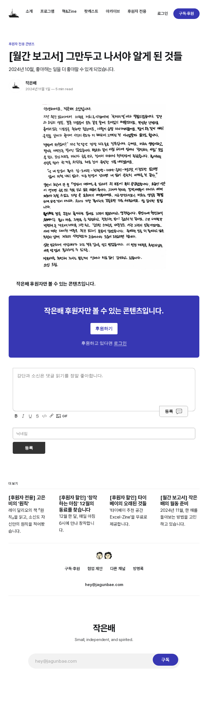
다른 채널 (117, 568)
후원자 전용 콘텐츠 (21, 44)
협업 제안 (95, 568)
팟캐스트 (91, 11)
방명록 (138, 568)
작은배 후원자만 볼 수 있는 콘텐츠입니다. (56, 284)
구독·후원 (186, 13)
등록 (169, 411)
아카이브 (113, 11)
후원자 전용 (137, 11)
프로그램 (47, 11)
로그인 (162, 13)
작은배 (31, 83)
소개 (29, 11)
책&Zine (69, 11)
